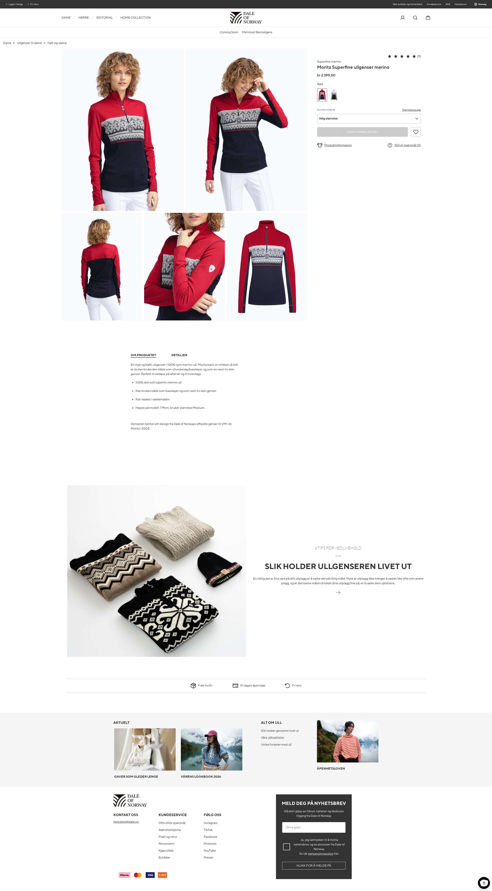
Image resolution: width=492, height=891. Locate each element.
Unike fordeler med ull (276, 744)
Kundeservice (434, 4)
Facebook (210, 837)
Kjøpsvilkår (166, 851)
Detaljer (179, 355)
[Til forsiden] (261, 17)
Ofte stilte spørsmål (172, 823)
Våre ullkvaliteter (272, 738)
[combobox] (369, 118)
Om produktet (143, 355)
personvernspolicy (320, 854)
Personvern (166, 844)
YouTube (210, 851)
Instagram (211, 823)
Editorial (104, 18)
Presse (208, 857)
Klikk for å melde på (314, 866)
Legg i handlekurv (362, 132)
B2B (447, 4)
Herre (83, 18)
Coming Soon (229, 32)
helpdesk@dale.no (126, 822)
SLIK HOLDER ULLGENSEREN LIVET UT (338, 567)
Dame (66, 18)
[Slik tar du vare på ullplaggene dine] (338, 594)
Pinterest (210, 844)
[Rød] (322, 94)
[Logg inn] (402, 17)
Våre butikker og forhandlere (407, 4)
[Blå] (334, 94)
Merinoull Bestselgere (257, 32)
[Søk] (415, 17)
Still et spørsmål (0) (408, 145)
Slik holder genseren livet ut (280, 731)
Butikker (164, 857)
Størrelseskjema (170, 830)
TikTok (208, 830)
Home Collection (136, 18)
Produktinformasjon (338, 145)
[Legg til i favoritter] (416, 132)
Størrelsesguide (411, 110)
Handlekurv (460, 4)
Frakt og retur (168, 837)
